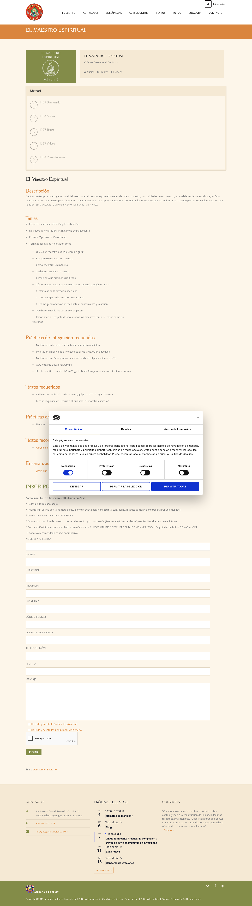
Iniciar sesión (219, 4)
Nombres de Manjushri (119, 816)
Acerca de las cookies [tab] (177, 429)
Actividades (90, 12)
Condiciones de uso (112, 899)
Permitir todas (175, 486)
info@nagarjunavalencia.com (52, 831)
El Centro (68, 12)
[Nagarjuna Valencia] (34, 12)
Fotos (177, 12)
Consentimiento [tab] (74, 429)
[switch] (107, 472)
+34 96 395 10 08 (45, 823)
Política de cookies (150, 899)
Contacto (216, 12)
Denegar (76, 486)
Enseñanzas (114, 12)
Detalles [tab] (126, 429)
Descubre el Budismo (106, 62)
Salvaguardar (131, 899)
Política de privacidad (65, 724)
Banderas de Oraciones (120, 863)
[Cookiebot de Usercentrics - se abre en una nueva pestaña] (184, 417)
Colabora (195, 12)
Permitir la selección (126, 486)
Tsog (109, 827)
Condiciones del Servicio (68, 730)
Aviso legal (70, 899)
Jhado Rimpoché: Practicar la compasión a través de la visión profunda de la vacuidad (131, 840)
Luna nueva (113, 851)
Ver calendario (104, 870)
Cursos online (138, 12)
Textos (160, 12)
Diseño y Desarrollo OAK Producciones (181, 899)
